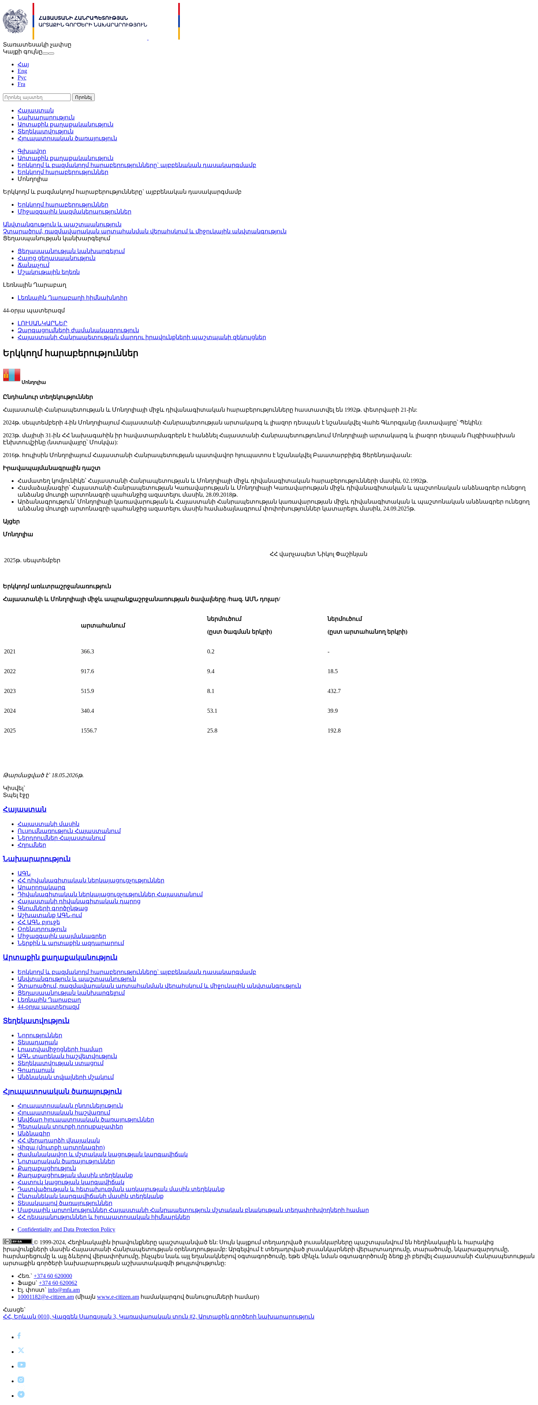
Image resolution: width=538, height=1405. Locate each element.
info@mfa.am (64, 1290)
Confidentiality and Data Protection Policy (66, 1229)
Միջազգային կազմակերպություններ (74, 211)
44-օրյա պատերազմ (48, 1007)
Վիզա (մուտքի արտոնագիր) (61, 1147)
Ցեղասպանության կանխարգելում (71, 251)
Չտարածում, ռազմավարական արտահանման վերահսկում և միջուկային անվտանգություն (145, 231)
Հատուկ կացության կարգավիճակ (71, 1182)
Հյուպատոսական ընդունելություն (70, 1105)
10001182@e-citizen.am (46, 1297)
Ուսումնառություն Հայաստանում (69, 831)
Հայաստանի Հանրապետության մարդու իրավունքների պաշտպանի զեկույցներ (142, 337)
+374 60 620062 (58, 1283)
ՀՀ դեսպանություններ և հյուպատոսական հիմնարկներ (104, 1217)
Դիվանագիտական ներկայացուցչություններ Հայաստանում (110, 894)
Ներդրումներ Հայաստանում (61, 838)
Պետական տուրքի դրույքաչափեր (70, 1126)
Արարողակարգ (42, 887)
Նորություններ (40, 1035)
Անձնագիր (34, 1133)
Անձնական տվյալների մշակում (66, 1077)
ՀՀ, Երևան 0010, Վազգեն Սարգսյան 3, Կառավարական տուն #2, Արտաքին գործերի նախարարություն (158, 1316)
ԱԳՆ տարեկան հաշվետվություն (67, 1056)
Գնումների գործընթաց (53, 908)
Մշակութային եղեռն (49, 272)
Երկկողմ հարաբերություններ (63, 172)
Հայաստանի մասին (48, 824)
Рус (22, 77)
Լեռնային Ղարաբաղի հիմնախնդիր (72, 297)
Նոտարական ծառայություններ (66, 1161)
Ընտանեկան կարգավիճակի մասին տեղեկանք (91, 1196)
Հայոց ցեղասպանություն (57, 258)
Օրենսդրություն (42, 929)
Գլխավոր (32, 151)
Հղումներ (32, 845)
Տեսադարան (38, 1042)
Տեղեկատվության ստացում (61, 1063)
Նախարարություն (46, 117)
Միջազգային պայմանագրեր (62, 936)
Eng (22, 71)
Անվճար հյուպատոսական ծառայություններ (86, 1119)
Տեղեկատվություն (46, 131)
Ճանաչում (33, 265)
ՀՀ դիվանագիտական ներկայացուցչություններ (91, 880)
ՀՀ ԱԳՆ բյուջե (39, 922)
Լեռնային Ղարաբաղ (49, 1000)
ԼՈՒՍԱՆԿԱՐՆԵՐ (42, 323)
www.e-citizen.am (118, 1297)
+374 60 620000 (53, 1276)
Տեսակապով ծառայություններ (65, 1203)
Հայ (23, 64)
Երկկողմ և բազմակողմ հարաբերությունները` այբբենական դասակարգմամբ (137, 165)
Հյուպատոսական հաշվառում (64, 1112)
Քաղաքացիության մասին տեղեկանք (75, 1175)
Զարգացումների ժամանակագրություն (78, 330)
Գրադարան (36, 1070)
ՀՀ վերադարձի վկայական (59, 1140)
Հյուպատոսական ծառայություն (67, 138)
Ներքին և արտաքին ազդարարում (71, 943)
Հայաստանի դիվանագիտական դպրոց (79, 901)
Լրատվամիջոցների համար (60, 1049)
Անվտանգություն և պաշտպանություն (62, 224)
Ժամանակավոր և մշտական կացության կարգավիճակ (103, 1154)
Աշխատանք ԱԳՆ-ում (50, 915)
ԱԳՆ (24, 873)
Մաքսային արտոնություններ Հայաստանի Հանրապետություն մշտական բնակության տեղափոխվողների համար (193, 1210)
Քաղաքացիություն (47, 1168)
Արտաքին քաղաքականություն (65, 124)
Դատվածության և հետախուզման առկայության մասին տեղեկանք (121, 1189)
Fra (21, 84)
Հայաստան (36, 110)
